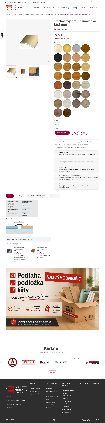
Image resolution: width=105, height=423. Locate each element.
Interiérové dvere (48, 8)
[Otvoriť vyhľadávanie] (94, 2)
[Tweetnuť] (82, 133)
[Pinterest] (86, 133)
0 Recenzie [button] (64, 29)
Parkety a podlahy (63, 8)
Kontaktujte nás (50, 402)
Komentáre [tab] (54, 196)
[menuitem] (37, 8)
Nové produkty (34, 391)
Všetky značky (52, 372)
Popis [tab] (10, 196)
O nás (47, 399)
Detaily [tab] (20, 196)
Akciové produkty (35, 388)
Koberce (84, 8)
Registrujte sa (41, 2)
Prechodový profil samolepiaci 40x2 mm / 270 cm (20, 249)
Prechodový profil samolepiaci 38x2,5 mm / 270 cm (44, 249)
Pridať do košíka (62, 133)
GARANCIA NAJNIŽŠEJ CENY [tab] (36, 196)
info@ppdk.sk (22, 2)
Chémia (36, 8)
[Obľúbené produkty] (98, 2)
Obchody (48, 407)
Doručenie (49, 388)
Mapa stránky (50, 405)
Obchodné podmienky (52, 396)
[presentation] (46, 239)
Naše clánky (94, 8)
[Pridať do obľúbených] (73, 133)
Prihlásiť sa (33, 2)
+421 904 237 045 (11, 2)
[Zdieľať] (77, 133)
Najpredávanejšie (35, 394)
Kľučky (75, 8)
